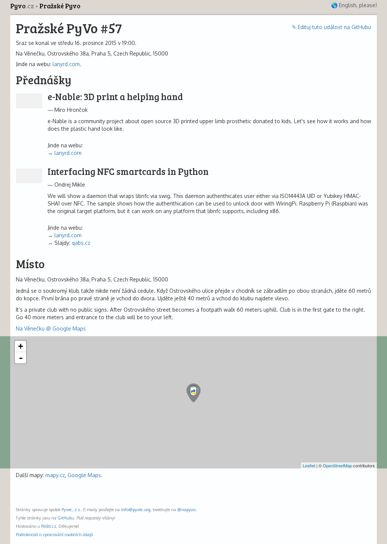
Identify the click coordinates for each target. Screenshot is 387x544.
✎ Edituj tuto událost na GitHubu (331, 27)
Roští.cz (48, 526)
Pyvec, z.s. (71, 509)
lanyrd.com (66, 64)
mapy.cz (55, 475)
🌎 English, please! (354, 5)
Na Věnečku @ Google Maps (51, 328)
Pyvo (22, 6)
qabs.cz (81, 243)
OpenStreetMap (337, 465)
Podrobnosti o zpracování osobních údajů (54, 534)
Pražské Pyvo (59, 6)
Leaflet (309, 465)
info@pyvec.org (135, 509)
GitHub (64, 518)
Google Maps (84, 475)
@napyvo (186, 509)
